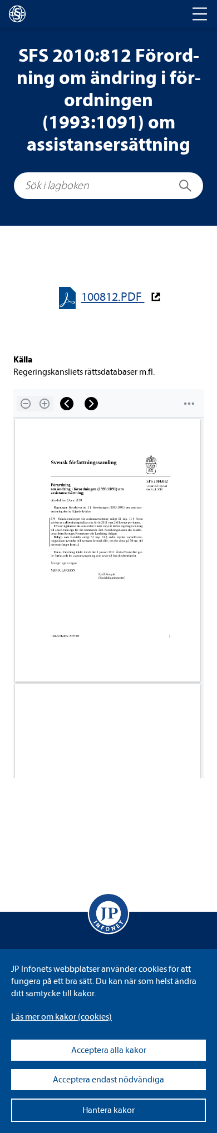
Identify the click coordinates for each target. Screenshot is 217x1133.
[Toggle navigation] (200, 14)
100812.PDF (113, 297)
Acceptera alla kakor (108, 1050)
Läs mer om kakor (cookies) (61, 1017)
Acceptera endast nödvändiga (108, 1080)
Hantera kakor (108, 1110)
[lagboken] (17, 14)
